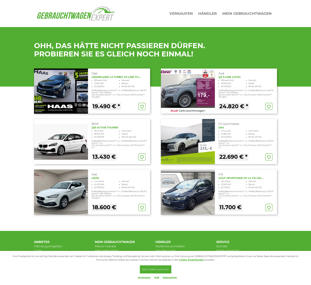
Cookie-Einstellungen (191, 259)
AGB (156, 277)
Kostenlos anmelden (170, 246)
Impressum (144, 277)
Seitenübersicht (227, 250)
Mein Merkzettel (106, 250)
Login (38, 250)
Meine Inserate (105, 246)
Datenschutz (170, 277)
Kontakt (221, 246)
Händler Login (166, 250)
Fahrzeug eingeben (48, 246)
